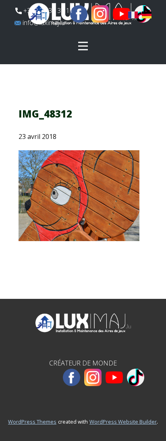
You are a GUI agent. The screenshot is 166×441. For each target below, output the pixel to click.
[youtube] (121, 14)
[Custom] (135, 377)
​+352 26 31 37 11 (47, 10)
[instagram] (100, 14)
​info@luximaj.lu (43, 22)
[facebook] (78, 14)
